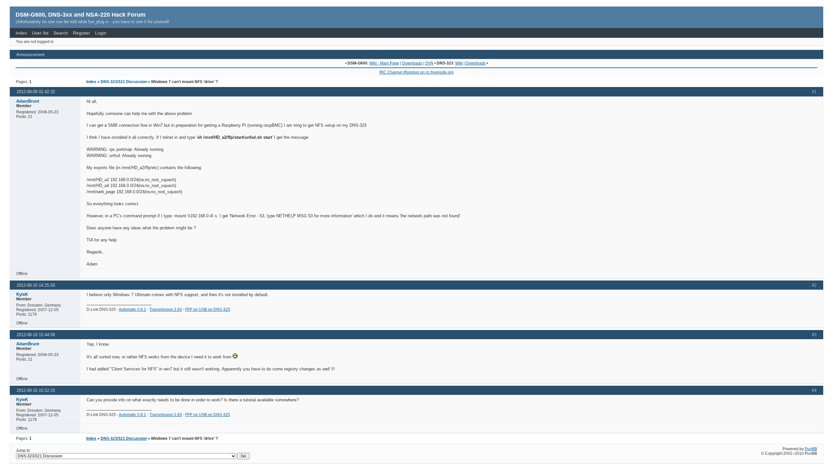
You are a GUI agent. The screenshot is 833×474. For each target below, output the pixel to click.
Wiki (459, 63)
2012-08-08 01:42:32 (36, 91)
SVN (429, 63)
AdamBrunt (27, 101)
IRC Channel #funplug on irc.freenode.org (416, 72)
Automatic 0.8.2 (132, 309)
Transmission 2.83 (165, 309)
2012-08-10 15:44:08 (36, 334)
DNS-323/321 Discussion (124, 81)
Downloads (412, 63)
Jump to (23, 450)
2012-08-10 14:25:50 (36, 285)
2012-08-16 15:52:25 (36, 390)
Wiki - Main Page (384, 63)
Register (81, 33)
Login (100, 33)
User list (40, 33)
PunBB (811, 449)
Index (21, 33)
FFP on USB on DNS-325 (207, 309)
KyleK (22, 294)
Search (60, 33)
